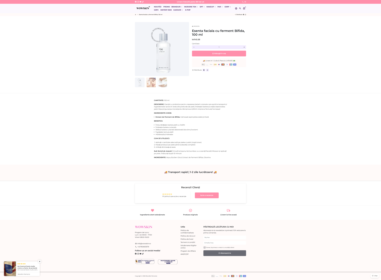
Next (186, 49)
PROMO (166, 7)
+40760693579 (142, 247)
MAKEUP (211, 7)
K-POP (187, 10)
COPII (156, 10)
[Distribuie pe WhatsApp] (245, 14)
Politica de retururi (188, 236)
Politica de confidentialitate (187, 231)
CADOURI (178, 10)
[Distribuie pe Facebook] (243, 14)
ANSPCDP (185, 254)
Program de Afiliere (188, 251)
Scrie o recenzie (206, 195)
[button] (39, 261)
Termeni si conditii (188, 242)
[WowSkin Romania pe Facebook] (136, 2)
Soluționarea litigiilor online (188, 247)
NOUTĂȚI (157, 7)
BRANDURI (177, 7)
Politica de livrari (187, 239)
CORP (228, 7)
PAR (220, 7)
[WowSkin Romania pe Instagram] (138, 2)
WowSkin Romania (151, 276)
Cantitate (195, 44)
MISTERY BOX (166, 10)
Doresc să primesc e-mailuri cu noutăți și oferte (220, 247)
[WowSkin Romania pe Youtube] (140, 2)
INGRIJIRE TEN (191, 7)
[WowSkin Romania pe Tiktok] (143, 2)
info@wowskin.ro (143, 244)
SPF (202, 7)
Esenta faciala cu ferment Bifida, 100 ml (150, 14)
